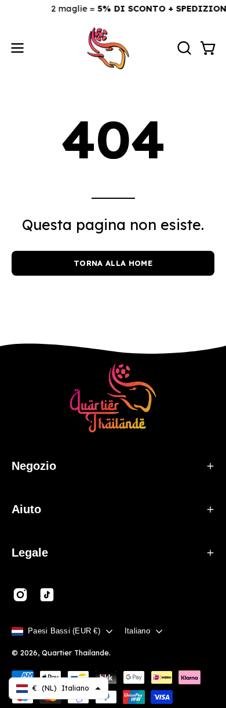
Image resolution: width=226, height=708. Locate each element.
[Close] (200, 25)
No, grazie (113, 440)
